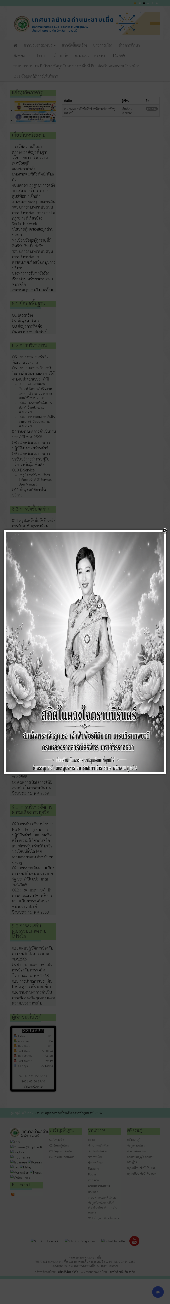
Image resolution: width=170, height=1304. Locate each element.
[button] (165, 531)
